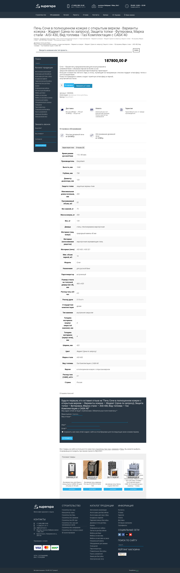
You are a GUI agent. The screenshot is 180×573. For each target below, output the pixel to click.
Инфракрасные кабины (42, 88)
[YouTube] (130, 534)
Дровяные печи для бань (47, 38)
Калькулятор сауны (68, 512)
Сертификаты (122, 525)
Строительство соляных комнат (72, 530)
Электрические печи (41, 116)
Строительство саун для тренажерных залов (70, 524)
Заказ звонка (130, 15)
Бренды (105, 15)
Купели (37, 86)
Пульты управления (41, 111)
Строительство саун (68, 510)
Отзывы (85, 15)
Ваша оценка (67, 414)
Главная (36, 38)
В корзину (69, 85)
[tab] (68, 147)
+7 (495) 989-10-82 (42, 523)
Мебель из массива (41, 95)
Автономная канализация (43, 71)
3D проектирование (68, 533)
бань (122, 449)
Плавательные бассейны (42, 109)
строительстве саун (103, 449)
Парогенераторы (40, 107)
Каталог (66, 15)
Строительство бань (68, 515)
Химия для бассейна (41, 114)
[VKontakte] (119, 534)
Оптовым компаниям (125, 523)
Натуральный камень (41, 100)
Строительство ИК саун (69, 520)
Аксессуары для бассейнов (43, 74)
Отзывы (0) (80, 147)
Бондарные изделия (41, 78)
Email (64, 428)
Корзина (117, 15)
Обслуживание (55, 15)
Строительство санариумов (71, 527)
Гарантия (121, 515)
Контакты (95, 15)
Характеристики (68, 147)
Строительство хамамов (70, 518)
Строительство (41, 15)
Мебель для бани (40, 93)
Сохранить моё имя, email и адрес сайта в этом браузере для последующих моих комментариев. (101, 432)
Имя (64, 425)
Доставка (121, 520)
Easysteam (69, 97)
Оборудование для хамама (43, 102)
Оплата (120, 518)
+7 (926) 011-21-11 (42, 525)
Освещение (38, 104)
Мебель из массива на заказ (43, 97)
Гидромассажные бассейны (43, 81)
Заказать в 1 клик (83, 86)
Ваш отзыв (66, 417)
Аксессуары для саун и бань (43, 76)
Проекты (76, 15)
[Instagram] (126, 534)
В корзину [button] (72, 489)
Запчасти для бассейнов (42, 90)
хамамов (115, 449)
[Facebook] (123, 534)
